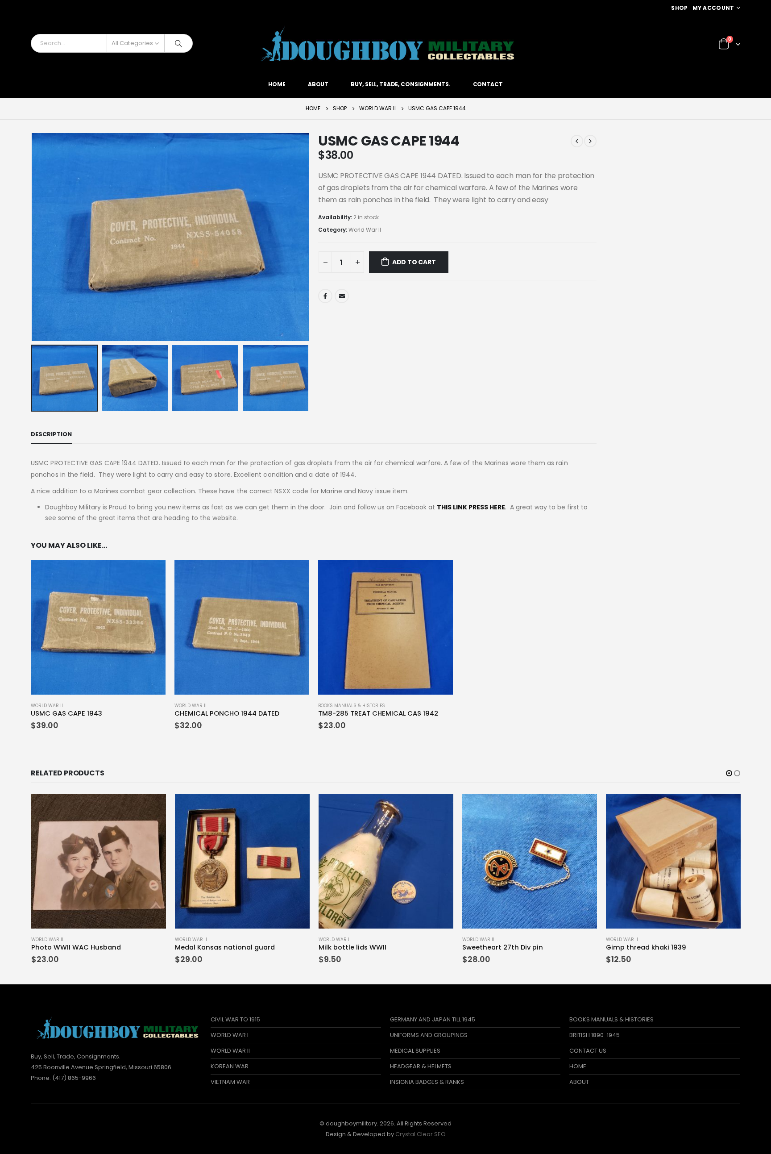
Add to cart (414, 262)
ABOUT (579, 1082)
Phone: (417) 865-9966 (63, 1078)
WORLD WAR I (230, 1035)
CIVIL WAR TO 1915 (235, 1019)
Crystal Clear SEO (420, 1134)
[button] (729, 773)
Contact (488, 84)
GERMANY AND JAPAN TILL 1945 (432, 1019)
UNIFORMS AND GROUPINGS (429, 1035)
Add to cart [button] (151, 575)
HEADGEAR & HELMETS (421, 1066)
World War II (364, 229)
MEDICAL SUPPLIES (415, 1050)
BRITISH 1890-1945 (594, 1035)
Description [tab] (51, 434)
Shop (679, 8)
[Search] (178, 43)
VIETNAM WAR (230, 1082)
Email (342, 296)
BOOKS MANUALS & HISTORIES (351, 705)
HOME (577, 1066)
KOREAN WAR (230, 1066)
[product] (98, 627)
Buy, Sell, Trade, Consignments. (400, 84)
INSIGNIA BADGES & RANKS (427, 1082)
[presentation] (33, 237)
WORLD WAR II (230, 1050)
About (318, 84)
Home (277, 84)
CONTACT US (587, 1050)
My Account (713, 8)
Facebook (325, 296)
